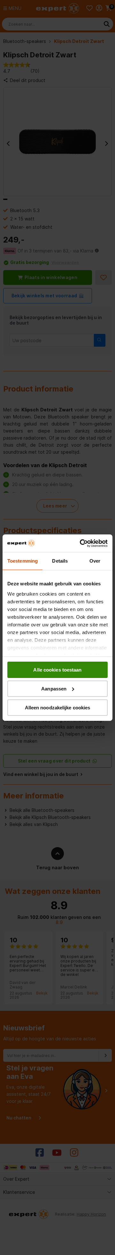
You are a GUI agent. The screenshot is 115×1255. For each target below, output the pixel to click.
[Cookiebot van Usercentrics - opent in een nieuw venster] (81, 543)
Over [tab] (94, 561)
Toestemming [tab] (22, 561)
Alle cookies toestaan (57, 670)
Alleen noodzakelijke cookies (57, 707)
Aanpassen (53, 688)
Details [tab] (60, 561)
